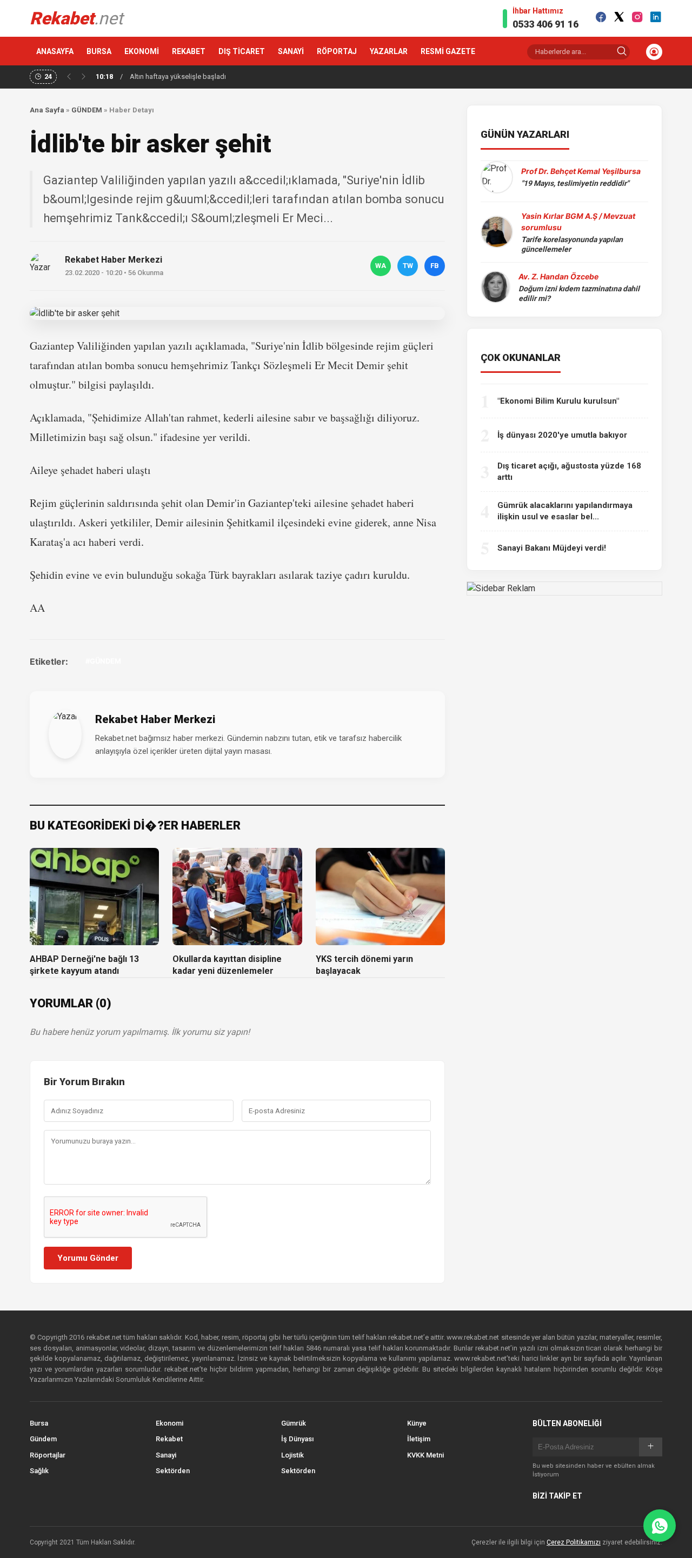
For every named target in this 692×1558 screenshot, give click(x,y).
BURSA (98, 51)
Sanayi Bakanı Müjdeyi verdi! (551, 548)
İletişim (418, 1439)
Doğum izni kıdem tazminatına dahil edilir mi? (579, 293)
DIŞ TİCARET (241, 51)
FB (434, 266)
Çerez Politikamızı (574, 1542)
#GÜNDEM (103, 661)
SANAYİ (291, 51)
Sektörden (173, 1471)
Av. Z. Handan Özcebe (558, 276)
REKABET (188, 51)
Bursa (39, 1423)
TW (408, 266)
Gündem (43, 1439)
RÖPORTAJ (337, 51)
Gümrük (293, 1423)
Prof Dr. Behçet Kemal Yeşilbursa (581, 171)
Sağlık (39, 1471)
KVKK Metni (425, 1455)
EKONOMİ (141, 51)
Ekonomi (169, 1423)
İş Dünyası (297, 1439)
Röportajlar (47, 1455)
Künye (417, 1423)
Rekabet (169, 1439)
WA (380, 266)
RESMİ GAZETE (448, 51)
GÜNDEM (86, 110)
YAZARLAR (389, 51)
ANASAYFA (55, 51)
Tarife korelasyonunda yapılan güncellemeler (572, 244)
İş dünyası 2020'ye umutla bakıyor (562, 435)
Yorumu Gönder (87, 1258)
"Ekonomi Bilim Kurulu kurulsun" (558, 401)
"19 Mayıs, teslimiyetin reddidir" (575, 183)
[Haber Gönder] (659, 1525)
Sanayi (166, 1455)
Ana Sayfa (47, 110)
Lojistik (292, 1455)
